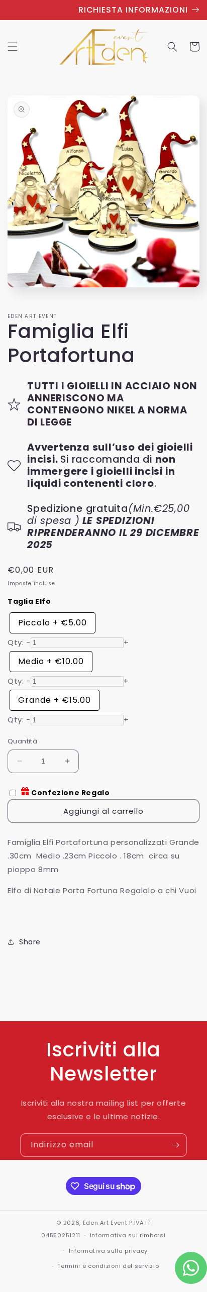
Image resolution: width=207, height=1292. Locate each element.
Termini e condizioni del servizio (108, 1266)
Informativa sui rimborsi (128, 1235)
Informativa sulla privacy (108, 1251)
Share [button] (30, 942)
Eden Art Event (105, 1223)
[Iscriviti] (175, 1145)
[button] (13, 47)
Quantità (22, 741)
